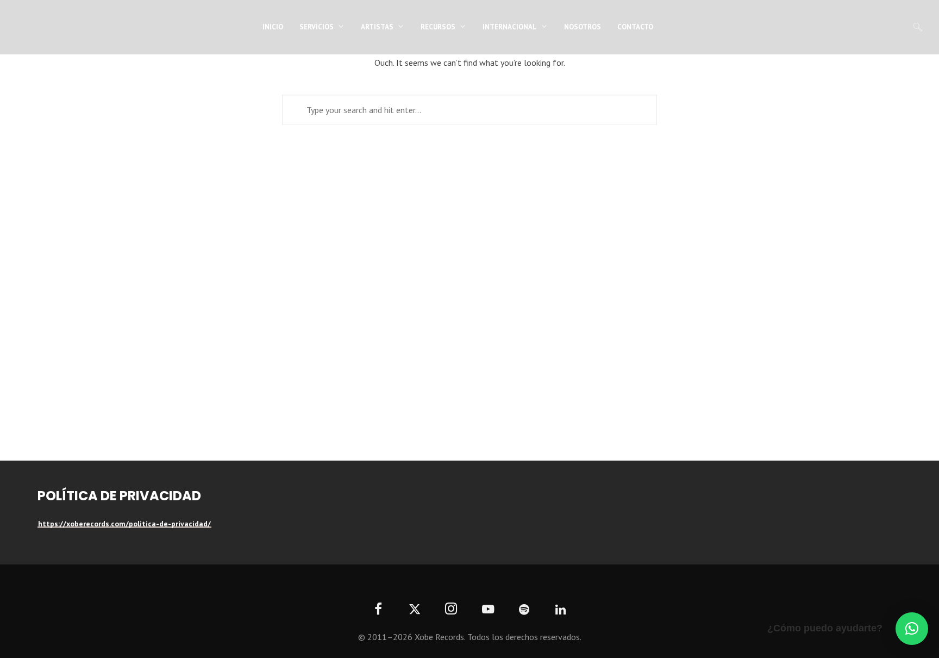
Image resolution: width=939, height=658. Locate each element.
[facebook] (378, 610)
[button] (912, 628)
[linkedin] (561, 610)
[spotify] (524, 610)
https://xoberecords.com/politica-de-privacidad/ (124, 524)
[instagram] (451, 610)
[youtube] (488, 615)
